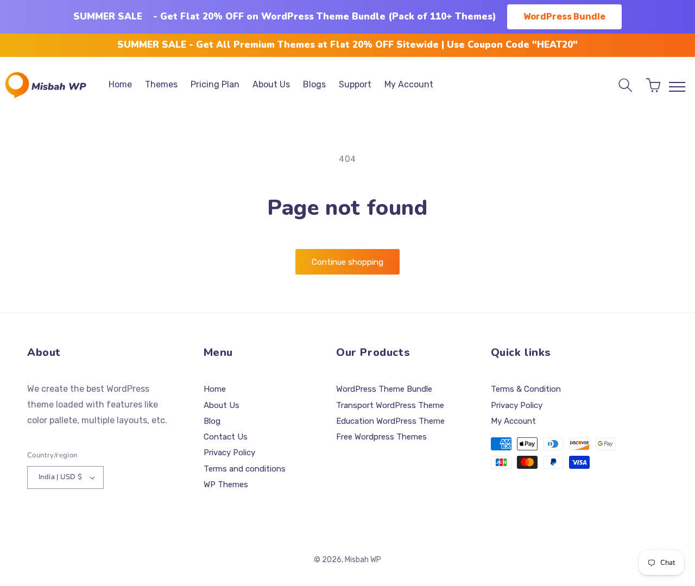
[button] (625, 85)
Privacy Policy (229, 452)
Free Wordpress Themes (381, 437)
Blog (212, 421)
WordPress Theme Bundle (384, 389)
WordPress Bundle (564, 16)
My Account (513, 421)
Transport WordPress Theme (390, 405)
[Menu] (677, 87)
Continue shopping (347, 262)
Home (215, 389)
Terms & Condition (526, 389)
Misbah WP (363, 559)
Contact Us (226, 437)
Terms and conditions (245, 469)
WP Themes (226, 484)
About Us (221, 405)
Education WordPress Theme (390, 421)
